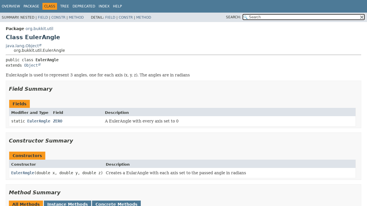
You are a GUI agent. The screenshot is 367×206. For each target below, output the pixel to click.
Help (117, 6)
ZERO (57, 121)
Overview (11, 6)
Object (31, 65)
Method (76, 17)
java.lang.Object (22, 45)
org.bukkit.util (39, 28)
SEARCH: (233, 17)
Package (31, 6)
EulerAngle (38, 121)
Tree (64, 6)
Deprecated (84, 6)
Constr (58, 17)
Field (43, 17)
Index (104, 6)
